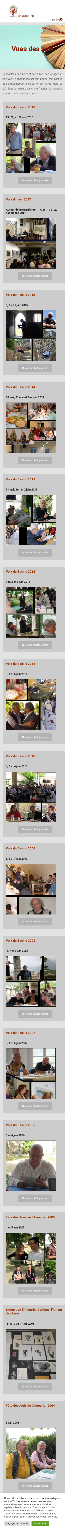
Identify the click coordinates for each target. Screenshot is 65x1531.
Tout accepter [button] (40, 1523)
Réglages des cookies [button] (17, 1523)
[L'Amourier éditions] (21, 11)
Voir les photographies (36, 180)
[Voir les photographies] (35, 148)
